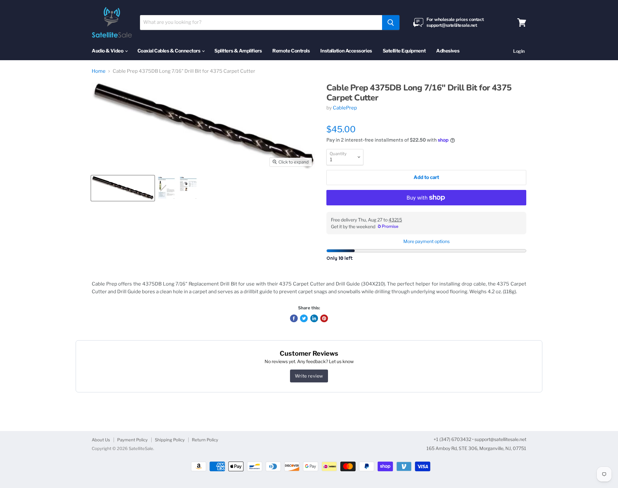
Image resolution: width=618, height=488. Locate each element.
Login (519, 51)
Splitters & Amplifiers (238, 51)
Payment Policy (132, 439)
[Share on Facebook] (294, 318)
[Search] (390, 22)
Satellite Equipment (404, 51)
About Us (101, 439)
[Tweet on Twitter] (304, 318)
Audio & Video (108, 51)
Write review (309, 376)
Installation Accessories (346, 51)
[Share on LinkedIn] (314, 318)
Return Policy (205, 439)
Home (99, 71)
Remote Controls (291, 51)
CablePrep (345, 108)
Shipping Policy (170, 439)
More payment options (426, 241)
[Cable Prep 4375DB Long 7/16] (122, 188)
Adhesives (447, 51)
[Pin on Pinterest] (324, 318)
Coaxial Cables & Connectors (169, 51)
